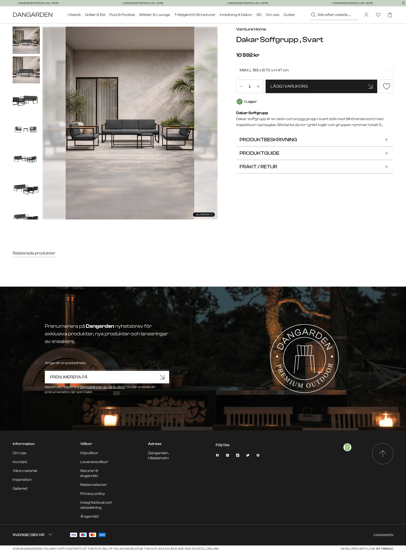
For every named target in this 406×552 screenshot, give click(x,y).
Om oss (272, 15)
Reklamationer (93, 485)
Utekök (74, 15)
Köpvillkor (89, 453)
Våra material (25, 471)
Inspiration (22, 479)
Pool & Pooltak (122, 15)
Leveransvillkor (94, 462)
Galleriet (20, 488)
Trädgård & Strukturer (195, 15)
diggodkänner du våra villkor (103, 387)
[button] (213, 121)
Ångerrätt (89, 516)
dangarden (33, 15)
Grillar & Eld (95, 15)
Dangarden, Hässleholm (158, 455)
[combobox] (334, 15)
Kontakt (20, 462)
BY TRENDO (384, 548)
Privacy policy (92, 493)
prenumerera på (69, 377)
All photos (202, 214)
